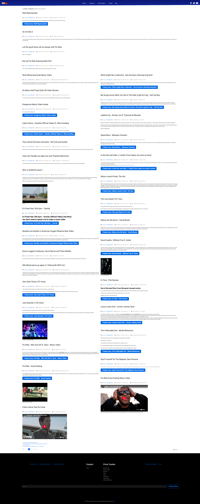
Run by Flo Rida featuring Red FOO (37, 61)
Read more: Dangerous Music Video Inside (40, 115)
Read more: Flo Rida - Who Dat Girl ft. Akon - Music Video (46, 358)
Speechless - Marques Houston (114, 135)
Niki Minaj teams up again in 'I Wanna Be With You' (43, 265)
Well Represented (29, 13)
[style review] (5, 3)
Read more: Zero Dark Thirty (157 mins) (39, 295)
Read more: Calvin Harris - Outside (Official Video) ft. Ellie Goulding (49, 134)
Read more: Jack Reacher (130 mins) (38, 316)
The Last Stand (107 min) (111, 199)
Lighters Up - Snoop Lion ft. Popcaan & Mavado (121, 115)
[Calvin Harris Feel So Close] (34, 392)
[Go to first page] (23, 449)
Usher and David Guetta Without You (30, 442)
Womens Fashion (106, 469)
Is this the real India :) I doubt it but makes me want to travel (126, 155)
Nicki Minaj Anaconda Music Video (37, 75)
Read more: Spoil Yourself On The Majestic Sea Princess (123, 370)
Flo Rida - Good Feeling (32, 366)
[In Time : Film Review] (106, 266)
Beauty (104, 475)
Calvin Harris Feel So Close (33, 407)
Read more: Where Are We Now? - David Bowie (120, 232)
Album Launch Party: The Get (113, 176)
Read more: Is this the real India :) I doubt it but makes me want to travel (129, 168)
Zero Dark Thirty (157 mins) (34, 281)
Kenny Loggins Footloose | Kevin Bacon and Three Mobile (46, 251)
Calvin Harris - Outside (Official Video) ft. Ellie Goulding (45, 123)
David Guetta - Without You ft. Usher (116, 240)
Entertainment (31, 17)
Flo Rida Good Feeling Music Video (115, 378)
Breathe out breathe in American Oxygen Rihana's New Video (48, 231)
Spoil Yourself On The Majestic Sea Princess (119, 359)
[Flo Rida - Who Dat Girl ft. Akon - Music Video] (34, 330)
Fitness (104, 473)
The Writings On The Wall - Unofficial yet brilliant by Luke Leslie (35, 443)
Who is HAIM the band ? (32, 170)
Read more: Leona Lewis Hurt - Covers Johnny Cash (122, 322)
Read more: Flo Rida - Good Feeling (38, 378)
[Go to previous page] (25, 449)
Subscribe (173, 486)
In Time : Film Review (110, 280)
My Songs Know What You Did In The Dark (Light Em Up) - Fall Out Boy (130, 95)
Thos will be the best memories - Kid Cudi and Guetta (44, 142)
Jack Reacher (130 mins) (33, 302)
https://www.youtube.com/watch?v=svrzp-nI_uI (126, 165)
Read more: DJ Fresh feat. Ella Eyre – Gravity (41, 223)
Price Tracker (107, 468)
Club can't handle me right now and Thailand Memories (45, 156)
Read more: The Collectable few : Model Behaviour (121, 351)
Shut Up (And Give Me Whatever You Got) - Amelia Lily (34, 446)
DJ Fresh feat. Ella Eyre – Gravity (36, 208)
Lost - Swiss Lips (27, 445)
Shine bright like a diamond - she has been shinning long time (127, 75)
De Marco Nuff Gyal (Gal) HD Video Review (40, 90)
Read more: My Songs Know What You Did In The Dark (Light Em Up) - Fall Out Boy (133, 107)
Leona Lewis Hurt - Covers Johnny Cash (117, 306)
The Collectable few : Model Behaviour (117, 330)
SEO (114, 501)
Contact (87, 468)
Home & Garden (106, 478)
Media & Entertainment (107, 480)
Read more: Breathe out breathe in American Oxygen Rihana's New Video (51, 243)
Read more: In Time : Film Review (115, 299)
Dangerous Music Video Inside (35, 104)
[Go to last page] (36, 449)
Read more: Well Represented (36, 24)
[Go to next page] (34, 449)
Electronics (105, 471)
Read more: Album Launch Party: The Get (118, 191)
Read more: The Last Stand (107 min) (116, 212)
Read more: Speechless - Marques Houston (119, 147)
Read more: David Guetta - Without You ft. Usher (120, 253)
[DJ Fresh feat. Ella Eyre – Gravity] (34, 193)
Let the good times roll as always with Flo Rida (42, 47)
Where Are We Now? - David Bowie (115, 220)
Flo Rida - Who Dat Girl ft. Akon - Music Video (41, 344)
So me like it (27, 31)
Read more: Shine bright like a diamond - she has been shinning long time (129, 87)
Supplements (105, 476)
